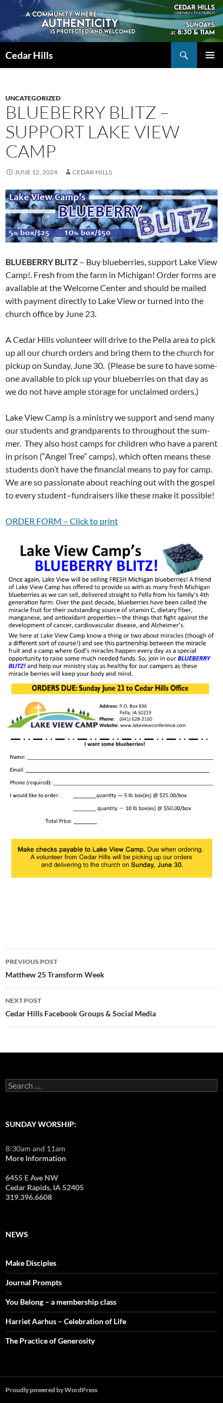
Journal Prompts (33, 1282)
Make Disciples (30, 1262)
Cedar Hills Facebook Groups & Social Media (80, 1007)
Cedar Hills (29, 55)
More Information (35, 1158)
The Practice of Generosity (50, 1340)
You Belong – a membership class (60, 1301)
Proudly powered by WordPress (51, 1390)
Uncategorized (33, 98)
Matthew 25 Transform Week (54, 968)
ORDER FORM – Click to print (61, 521)
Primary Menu (210, 55)
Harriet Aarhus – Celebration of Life (65, 1321)
